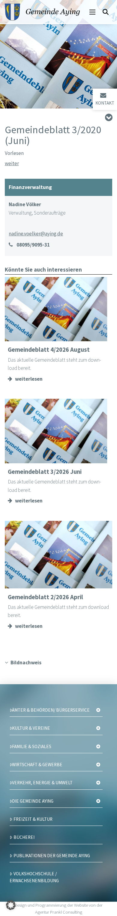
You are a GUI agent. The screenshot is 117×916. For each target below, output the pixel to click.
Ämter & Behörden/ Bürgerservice (51, 710)
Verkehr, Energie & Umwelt (42, 782)
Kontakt (104, 103)
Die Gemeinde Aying (32, 801)
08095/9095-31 (33, 244)
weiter (12, 163)
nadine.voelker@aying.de (36, 233)
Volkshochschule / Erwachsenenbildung (34, 877)
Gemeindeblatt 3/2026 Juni (45, 472)
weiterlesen (29, 379)
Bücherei (24, 837)
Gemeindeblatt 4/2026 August (49, 350)
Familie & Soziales (31, 746)
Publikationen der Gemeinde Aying (52, 855)
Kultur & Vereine (31, 728)
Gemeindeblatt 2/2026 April (45, 597)
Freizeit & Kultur (33, 819)
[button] (92, 12)
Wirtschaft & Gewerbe (37, 764)
